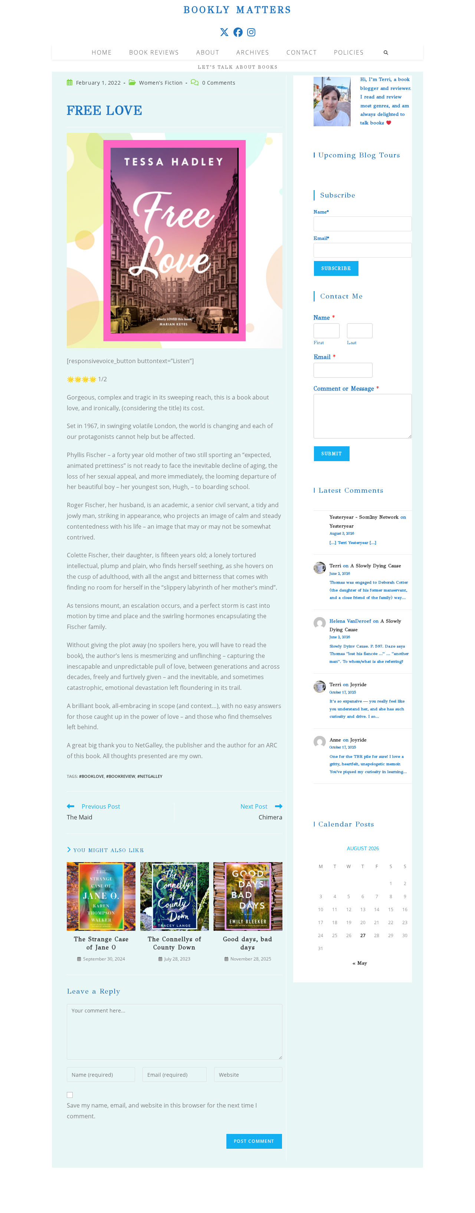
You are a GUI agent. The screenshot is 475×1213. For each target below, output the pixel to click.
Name (324, 317)
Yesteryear (342, 526)
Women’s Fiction (161, 82)
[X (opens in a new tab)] (224, 32)
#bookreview (120, 776)
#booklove (91, 776)
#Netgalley (150, 776)
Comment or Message (346, 388)
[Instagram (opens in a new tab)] (251, 32)
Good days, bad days (247, 943)
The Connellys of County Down (175, 943)
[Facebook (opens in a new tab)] (238, 32)
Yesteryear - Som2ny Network (364, 517)
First (319, 343)
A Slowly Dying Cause (375, 566)
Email (324, 357)
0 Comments (219, 82)
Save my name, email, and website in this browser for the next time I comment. (162, 1110)
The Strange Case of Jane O (101, 943)
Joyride (358, 685)
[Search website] (386, 53)
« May (360, 963)
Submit (331, 453)
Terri (335, 566)
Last (352, 343)
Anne (335, 740)
